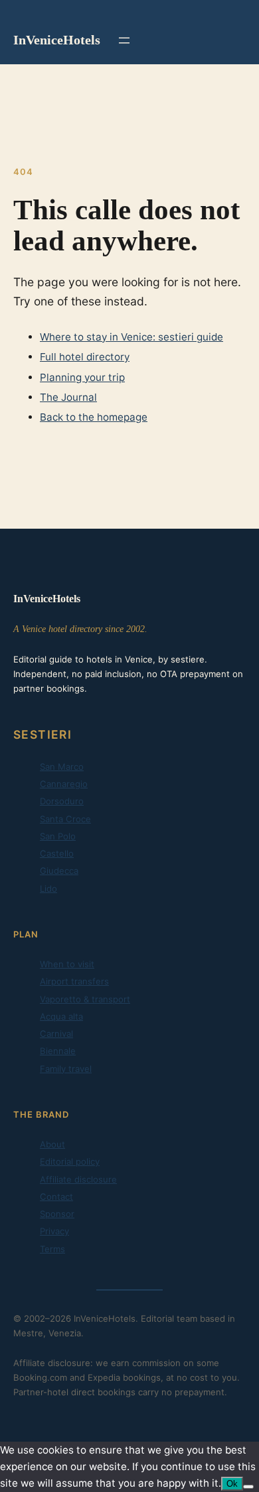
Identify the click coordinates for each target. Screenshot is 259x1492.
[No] (248, 1487)
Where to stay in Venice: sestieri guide (131, 337)
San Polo (58, 836)
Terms (52, 1249)
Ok (232, 1484)
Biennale (58, 1050)
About (52, 1144)
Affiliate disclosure (78, 1179)
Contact (56, 1196)
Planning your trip (82, 377)
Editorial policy (70, 1161)
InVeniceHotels (56, 39)
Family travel (66, 1068)
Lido (48, 888)
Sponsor (57, 1213)
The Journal (68, 397)
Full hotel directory (85, 356)
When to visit (67, 964)
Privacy (54, 1231)
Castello (57, 853)
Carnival (56, 1033)
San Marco (62, 766)
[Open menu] (124, 40)
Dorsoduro (62, 801)
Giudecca (59, 870)
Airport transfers (74, 981)
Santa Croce (65, 819)
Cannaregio (64, 783)
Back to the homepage (93, 417)
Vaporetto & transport (85, 999)
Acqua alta (61, 1016)
